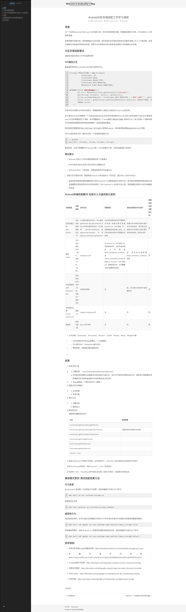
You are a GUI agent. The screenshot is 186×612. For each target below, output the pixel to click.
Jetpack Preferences (87, 312)
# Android (68, 588)
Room (82, 324)
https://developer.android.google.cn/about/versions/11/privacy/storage (113, 563)
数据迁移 (134, 184)
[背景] (151, 27)
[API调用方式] (151, 62)
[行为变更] (151, 484)
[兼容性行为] (151, 513)
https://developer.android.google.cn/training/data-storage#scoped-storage (106, 579)
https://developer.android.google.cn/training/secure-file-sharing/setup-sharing (110, 574)
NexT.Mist (75, 609)
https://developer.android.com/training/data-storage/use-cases (119, 548)
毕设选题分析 (71, 595)
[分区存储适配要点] (151, 51)
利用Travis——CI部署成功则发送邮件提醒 (138, 595)
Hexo (68, 609)
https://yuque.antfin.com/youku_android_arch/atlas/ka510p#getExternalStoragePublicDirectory (105, 557)
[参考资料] (151, 543)
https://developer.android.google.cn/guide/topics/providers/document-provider (111, 568)
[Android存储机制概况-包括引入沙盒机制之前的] (151, 194)
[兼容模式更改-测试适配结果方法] (151, 478)
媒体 (67, 254)
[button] (4, 606)
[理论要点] (151, 154)
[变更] (151, 360)
